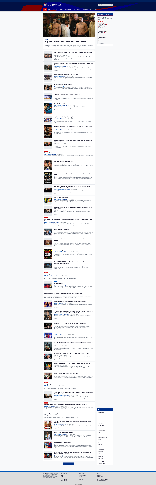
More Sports (96, 9)
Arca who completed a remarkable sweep (62, 442)
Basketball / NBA (82, 475)
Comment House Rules (101, 480)
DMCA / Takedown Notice (102, 479)
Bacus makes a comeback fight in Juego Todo (63, 161)
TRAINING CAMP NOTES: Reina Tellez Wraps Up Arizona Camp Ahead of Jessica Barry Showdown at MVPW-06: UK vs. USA (71, 262)
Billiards (80, 476)
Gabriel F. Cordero (58, 76)
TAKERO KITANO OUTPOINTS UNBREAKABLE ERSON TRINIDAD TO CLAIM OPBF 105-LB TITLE (73, 333)
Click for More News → (68, 463)
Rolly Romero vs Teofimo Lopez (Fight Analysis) (63, 117)
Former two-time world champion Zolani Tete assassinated (66, 74)
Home (45, 9)
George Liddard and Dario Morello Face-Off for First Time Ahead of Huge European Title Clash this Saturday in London (73, 393)
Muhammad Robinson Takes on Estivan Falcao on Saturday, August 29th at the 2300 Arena (63, 293)
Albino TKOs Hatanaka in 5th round (61, 104)
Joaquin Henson (58, 285)
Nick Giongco (48, 154)
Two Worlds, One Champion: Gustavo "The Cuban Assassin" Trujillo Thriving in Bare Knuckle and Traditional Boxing (73, 343)
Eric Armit (57, 455)
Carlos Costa (57, 129)
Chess (80, 477)
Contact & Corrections (101, 481)
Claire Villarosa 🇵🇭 (102, 37)
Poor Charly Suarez (48, 152)
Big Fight (62, 477)
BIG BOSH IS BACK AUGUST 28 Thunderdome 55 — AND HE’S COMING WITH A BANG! (71, 353)
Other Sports (81, 479)
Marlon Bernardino (58, 66)
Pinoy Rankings (77, 9)
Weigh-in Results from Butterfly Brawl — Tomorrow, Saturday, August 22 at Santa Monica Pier (73, 53)
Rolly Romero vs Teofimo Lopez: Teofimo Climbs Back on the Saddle (65, 41)
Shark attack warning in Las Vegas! (61, 250)
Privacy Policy (100, 476)
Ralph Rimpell (57, 118)
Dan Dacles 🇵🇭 (101, 23)
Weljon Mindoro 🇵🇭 (102, 15)
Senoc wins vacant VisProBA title (61, 197)
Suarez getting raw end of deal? (51, 384)
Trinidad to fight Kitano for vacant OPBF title (63, 432)
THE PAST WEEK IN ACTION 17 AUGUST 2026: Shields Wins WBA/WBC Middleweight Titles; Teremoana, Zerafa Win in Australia (72, 452)
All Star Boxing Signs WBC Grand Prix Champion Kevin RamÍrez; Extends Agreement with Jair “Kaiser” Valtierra (73, 208)
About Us (99, 475)
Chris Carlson (48, 43)
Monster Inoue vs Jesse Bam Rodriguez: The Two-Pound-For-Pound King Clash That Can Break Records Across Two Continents (68, 220)
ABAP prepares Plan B (58, 283)
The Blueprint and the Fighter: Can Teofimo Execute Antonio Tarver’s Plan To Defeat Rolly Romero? (65, 404)
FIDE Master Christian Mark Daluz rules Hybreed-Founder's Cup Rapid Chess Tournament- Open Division (73, 64)
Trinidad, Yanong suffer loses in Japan (61, 229)
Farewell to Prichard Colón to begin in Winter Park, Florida (66, 373)
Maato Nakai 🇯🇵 (101, 32)
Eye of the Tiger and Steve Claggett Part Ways (54, 413)
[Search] (112, 5)
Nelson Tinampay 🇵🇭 (102, 24)
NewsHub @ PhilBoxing (59, 86)
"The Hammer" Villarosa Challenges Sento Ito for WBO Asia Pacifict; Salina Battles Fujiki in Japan (73, 127)
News (49, 9)
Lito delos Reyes (58, 105)
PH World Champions (87, 9)
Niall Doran (47, 222)
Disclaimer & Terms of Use (102, 477)
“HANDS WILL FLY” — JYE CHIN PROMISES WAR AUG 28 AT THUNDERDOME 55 (70, 323)
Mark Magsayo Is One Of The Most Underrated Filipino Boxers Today (58, 274)
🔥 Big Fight (55, 9)
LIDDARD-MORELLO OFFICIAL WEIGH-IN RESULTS (64, 84)
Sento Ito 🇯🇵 (100, 38)
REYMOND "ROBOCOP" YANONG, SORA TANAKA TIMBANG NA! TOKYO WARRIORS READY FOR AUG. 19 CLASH (73, 422)
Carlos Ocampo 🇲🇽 (102, 17)
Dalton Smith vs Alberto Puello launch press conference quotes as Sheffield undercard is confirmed (72, 239)
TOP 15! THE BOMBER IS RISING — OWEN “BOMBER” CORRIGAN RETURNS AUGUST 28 (72, 363)
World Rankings (68, 9)
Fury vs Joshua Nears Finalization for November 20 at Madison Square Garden (70, 301)
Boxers (61, 9)
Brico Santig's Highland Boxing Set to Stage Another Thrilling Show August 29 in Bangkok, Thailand (72, 173)
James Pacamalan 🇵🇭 (102, 31)
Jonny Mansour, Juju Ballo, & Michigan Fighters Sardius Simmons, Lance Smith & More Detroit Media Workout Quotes (73, 141)
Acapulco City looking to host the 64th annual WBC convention (67, 94)
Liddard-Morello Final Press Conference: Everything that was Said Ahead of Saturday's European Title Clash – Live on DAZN (72, 187)
